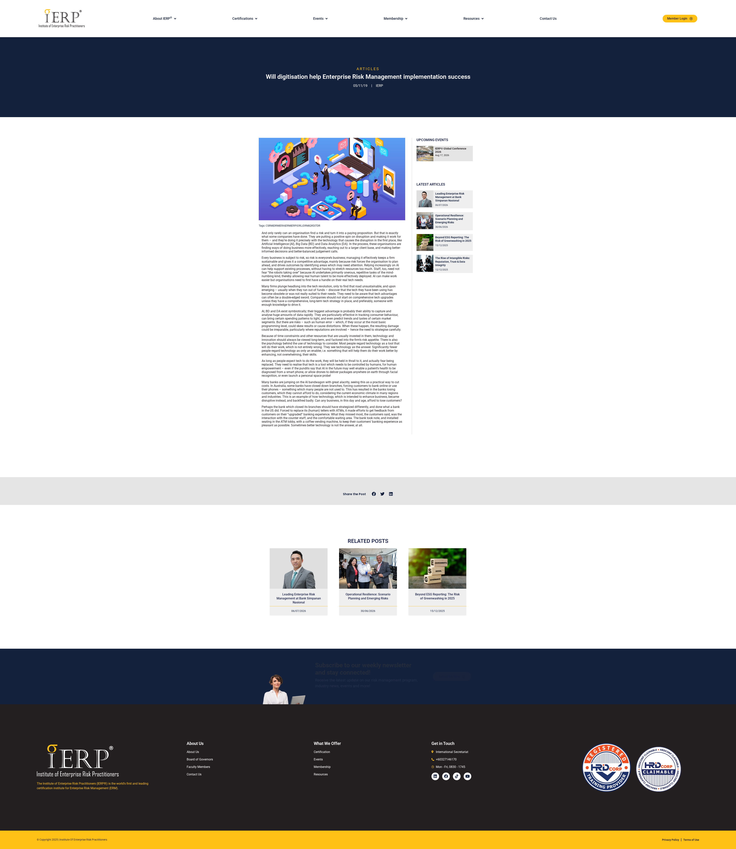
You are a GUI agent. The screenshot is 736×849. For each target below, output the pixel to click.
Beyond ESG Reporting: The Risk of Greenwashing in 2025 (437, 596)
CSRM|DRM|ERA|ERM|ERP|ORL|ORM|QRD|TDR (293, 225)
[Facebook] (446, 776)
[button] (374, 494)
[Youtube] (467, 776)
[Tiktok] (457, 776)
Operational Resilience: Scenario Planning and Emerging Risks (449, 219)
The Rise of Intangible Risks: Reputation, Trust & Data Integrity (452, 261)
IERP (379, 85)
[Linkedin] (435, 776)
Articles (368, 69)
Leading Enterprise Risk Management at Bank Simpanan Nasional (449, 197)
